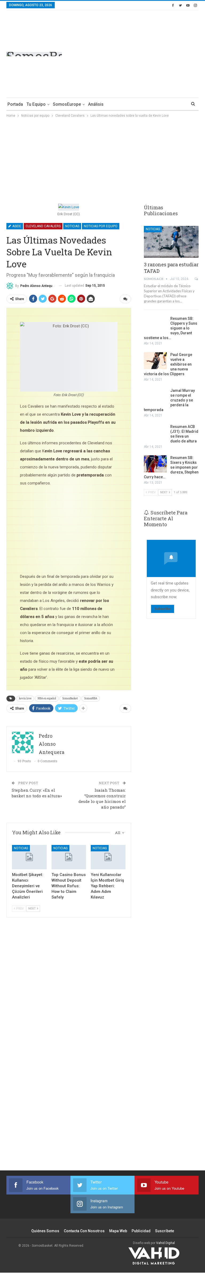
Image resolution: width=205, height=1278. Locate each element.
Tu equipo (36, 104)
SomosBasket (70, 698)
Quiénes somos (45, 1231)
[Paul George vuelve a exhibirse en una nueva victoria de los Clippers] (155, 360)
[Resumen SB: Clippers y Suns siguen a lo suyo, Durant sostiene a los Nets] (155, 324)
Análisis (96, 104)
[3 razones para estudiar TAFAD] (171, 242)
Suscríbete (164, 1231)
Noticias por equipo (100, 226)
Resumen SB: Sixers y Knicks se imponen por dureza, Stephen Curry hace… (171, 467)
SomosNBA (90, 698)
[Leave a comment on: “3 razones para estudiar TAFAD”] (197, 279)
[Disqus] (68, 1076)
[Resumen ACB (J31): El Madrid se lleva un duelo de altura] (155, 432)
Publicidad (141, 1231)
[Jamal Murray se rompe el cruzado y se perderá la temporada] (155, 396)
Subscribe (163, 608)
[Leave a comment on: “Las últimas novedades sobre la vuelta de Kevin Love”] (125, 299)
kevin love (25, 698)
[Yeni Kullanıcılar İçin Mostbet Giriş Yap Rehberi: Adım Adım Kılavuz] (108, 857)
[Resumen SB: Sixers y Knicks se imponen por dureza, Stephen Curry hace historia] (155, 463)
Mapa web (118, 1231)
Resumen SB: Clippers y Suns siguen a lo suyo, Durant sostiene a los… (170, 328)
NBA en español (47, 698)
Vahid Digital (165, 1243)
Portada (15, 104)
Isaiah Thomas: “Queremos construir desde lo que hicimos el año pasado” (102, 798)
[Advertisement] (154, 53)
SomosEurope (67, 104)
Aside (16, 226)
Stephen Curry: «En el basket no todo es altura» (37, 792)
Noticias (72, 226)
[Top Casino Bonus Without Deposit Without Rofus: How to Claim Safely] (69, 857)
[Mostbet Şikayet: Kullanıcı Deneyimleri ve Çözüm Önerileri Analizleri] (29, 857)
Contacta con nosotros (84, 1231)
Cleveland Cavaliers (43, 226)
